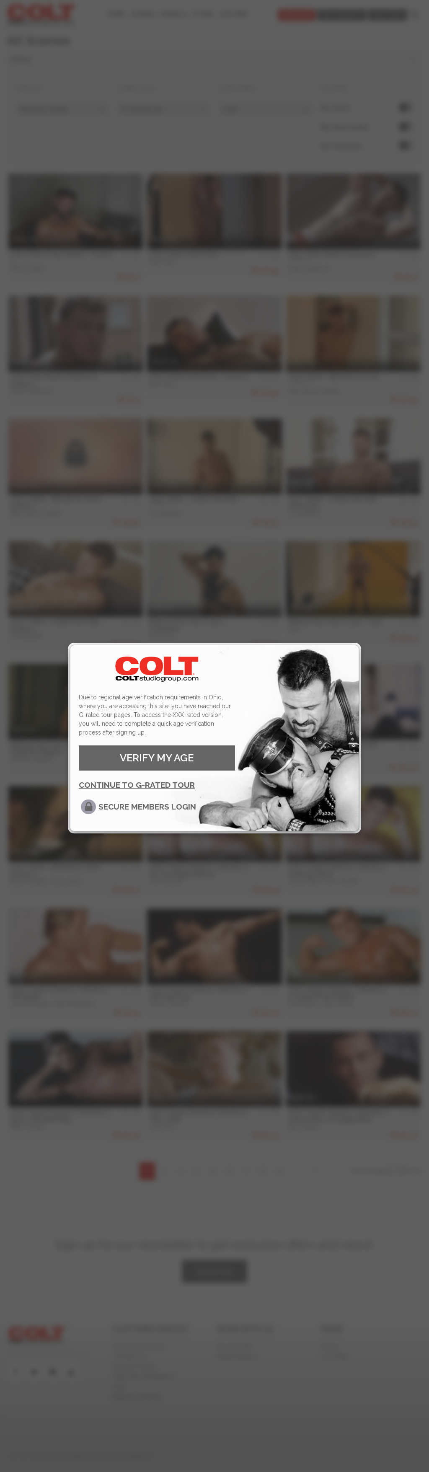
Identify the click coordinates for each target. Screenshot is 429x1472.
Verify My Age (157, 758)
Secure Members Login (147, 806)
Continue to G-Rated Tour (137, 784)
